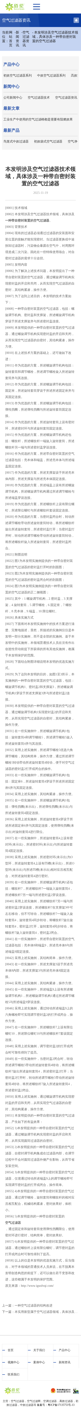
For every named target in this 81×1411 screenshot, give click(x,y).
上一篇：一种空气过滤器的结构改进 (27, 1305)
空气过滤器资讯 (25, 39)
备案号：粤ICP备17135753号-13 (55, 1404)
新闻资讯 (17, 39)
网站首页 (10, 39)
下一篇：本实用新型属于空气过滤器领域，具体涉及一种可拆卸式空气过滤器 (40, 1312)
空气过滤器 (13, 1222)
